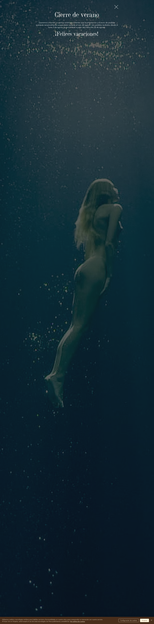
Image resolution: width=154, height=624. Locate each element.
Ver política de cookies (77, 621)
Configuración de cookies (128, 620)
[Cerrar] (151, 620)
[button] (116, 7)
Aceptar (144, 620)
